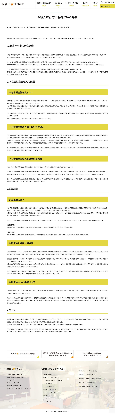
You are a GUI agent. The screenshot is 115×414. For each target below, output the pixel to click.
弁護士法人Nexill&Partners (87, 375)
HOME (9, 27)
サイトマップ (48, 401)
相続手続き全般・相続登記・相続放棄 (37, 27)
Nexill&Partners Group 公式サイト (89, 371)
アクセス (95, 4)
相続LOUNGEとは (49, 375)
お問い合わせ (48, 395)
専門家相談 (49, 383)
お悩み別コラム (18, 27)
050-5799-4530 (109, 2)
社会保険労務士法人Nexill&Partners (90, 379)
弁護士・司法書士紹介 (51, 389)
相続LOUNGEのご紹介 (44, 4)
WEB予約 (108, 6)
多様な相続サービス (51, 386)
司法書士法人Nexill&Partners (88, 386)
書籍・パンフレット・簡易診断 (54, 380)
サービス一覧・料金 (71, 4)
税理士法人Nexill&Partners (87, 382)
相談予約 (85, 4)
